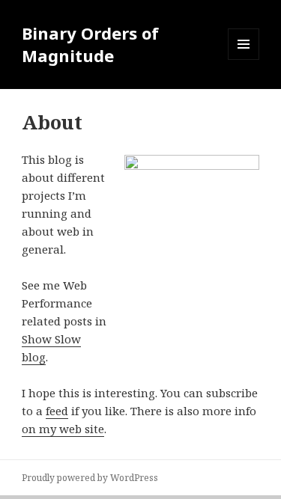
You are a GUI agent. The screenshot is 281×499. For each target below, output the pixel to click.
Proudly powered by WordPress (90, 477)
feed (57, 410)
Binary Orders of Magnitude (90, 44)
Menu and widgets (244, 59)
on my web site (63, 428)
